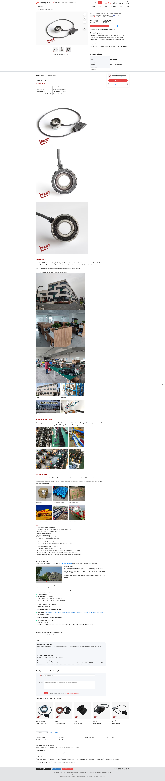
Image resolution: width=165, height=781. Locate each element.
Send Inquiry (100, 26)
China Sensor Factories (41, 759)
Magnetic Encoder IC (95, 753)
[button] (96, 2)
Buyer (99, 6)
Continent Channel (97, 772)
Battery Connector (66, 612)
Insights (109, 772)
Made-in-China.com (77, 774)
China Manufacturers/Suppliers (72, 772)
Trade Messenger (56, 768)
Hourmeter (73, 612)
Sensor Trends (56, 762)
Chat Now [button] (120, 26)
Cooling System (62, 735)
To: (42, 679)
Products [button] (57, 2)
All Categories (40, 6)
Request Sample (112, 29)
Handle (97, 612)
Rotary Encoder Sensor (69, 753)
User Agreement (89, 776)
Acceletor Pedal (92, 612)
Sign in (127, 3)
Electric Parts (62, 739)
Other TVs (61, 753)
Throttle (101, 612)
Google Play (47, 768)
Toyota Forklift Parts (110, 737)
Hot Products (56, 772)
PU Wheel (78, 612)
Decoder (38, 753)
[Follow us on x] (120, 768)
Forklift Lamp (108, 739)
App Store (39, 768)
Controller (55, 612)
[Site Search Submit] (100, 2)
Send (46, 693)
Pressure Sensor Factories (54, 759)
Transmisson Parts (109, 735)
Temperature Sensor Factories (68, 759)
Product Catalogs (54, 732)
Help (106, 6)
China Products (62, 772)
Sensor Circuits (116, 759)
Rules (128, 6)
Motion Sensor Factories (82, 759)
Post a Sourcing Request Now (72, 693)
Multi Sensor (108, 759)
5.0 (114, 76)
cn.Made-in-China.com (95, 774)
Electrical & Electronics (44, 9)
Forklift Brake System (40, 737)
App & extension (113, 6)
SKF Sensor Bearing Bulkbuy (67, 762)
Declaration (96, 776)
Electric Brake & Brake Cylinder (42, 739)
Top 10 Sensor (48, 762)
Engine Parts (61, 737)
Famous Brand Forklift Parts (88, 737)
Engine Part (86, 612)
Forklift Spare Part (49, 612)
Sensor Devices (100, 759)
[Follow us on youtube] (124, 768)
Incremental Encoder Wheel (82, 753)
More (37, 764)
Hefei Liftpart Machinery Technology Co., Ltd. (102, 15)
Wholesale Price (90, 772)
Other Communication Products (49, 753)
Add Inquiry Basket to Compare (62, 54)
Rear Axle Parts (85, 735)
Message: (41, 682)
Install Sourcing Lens (68, 768)
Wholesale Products (82, 772)
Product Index (104, 772)
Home (37, 9)
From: (42, 675)
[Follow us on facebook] (119, 768)
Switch (81, 612)
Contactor (60, 612)
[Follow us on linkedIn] (128, 768)
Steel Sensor (91, 759)
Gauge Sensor (40, 762)
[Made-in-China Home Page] (43, 2)
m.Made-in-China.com (85, 774)
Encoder (52, 9)
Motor (83, 739)
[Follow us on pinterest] (126, 768)
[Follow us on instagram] (122, 768)
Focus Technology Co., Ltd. (73, 776)
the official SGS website (67, 563)
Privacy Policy (102, 776)
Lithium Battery (39, 735)
